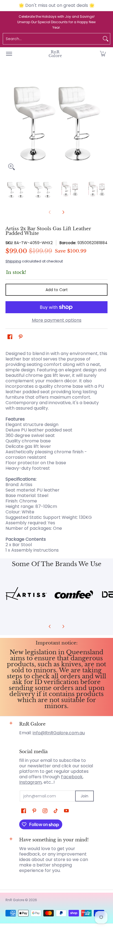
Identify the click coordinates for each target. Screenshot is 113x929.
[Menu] (8, 53)
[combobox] (52, 38)
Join (84, 796)
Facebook (72, 777)
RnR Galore (55, 54)
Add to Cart (57, 289)
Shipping (13, 261)
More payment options (56, 320)
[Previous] (9, 122)
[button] (103, 53)
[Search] (105, 38)
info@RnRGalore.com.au (59, 733)
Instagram (30, 782)
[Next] (104, 122)
